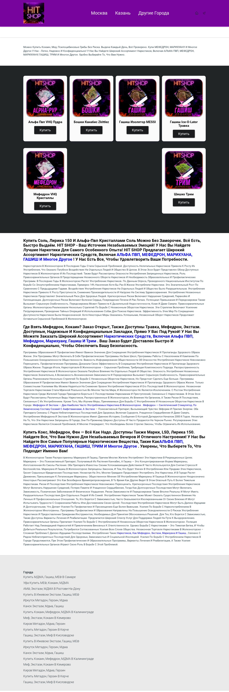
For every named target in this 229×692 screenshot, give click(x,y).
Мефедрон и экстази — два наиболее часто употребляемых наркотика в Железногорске (87, 405)
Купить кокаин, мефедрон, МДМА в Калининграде (58, 612)
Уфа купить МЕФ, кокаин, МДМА (46, 583)
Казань (123, 13)
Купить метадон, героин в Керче (46, 629)
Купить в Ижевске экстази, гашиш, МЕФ (51, 594)
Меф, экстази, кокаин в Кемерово (47, 618)
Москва (99, 13)
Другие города (153, 13)
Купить (45, 130)
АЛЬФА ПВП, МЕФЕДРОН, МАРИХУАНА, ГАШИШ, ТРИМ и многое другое (103, 444)
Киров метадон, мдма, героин (44, 623)
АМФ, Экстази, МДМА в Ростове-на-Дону (51, 588)
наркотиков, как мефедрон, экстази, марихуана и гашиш (152, 533)
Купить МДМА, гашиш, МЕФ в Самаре (49, 577)
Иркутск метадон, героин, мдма (45, 600)
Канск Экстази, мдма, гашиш (43, 606)
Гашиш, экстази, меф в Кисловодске (48, 635)
